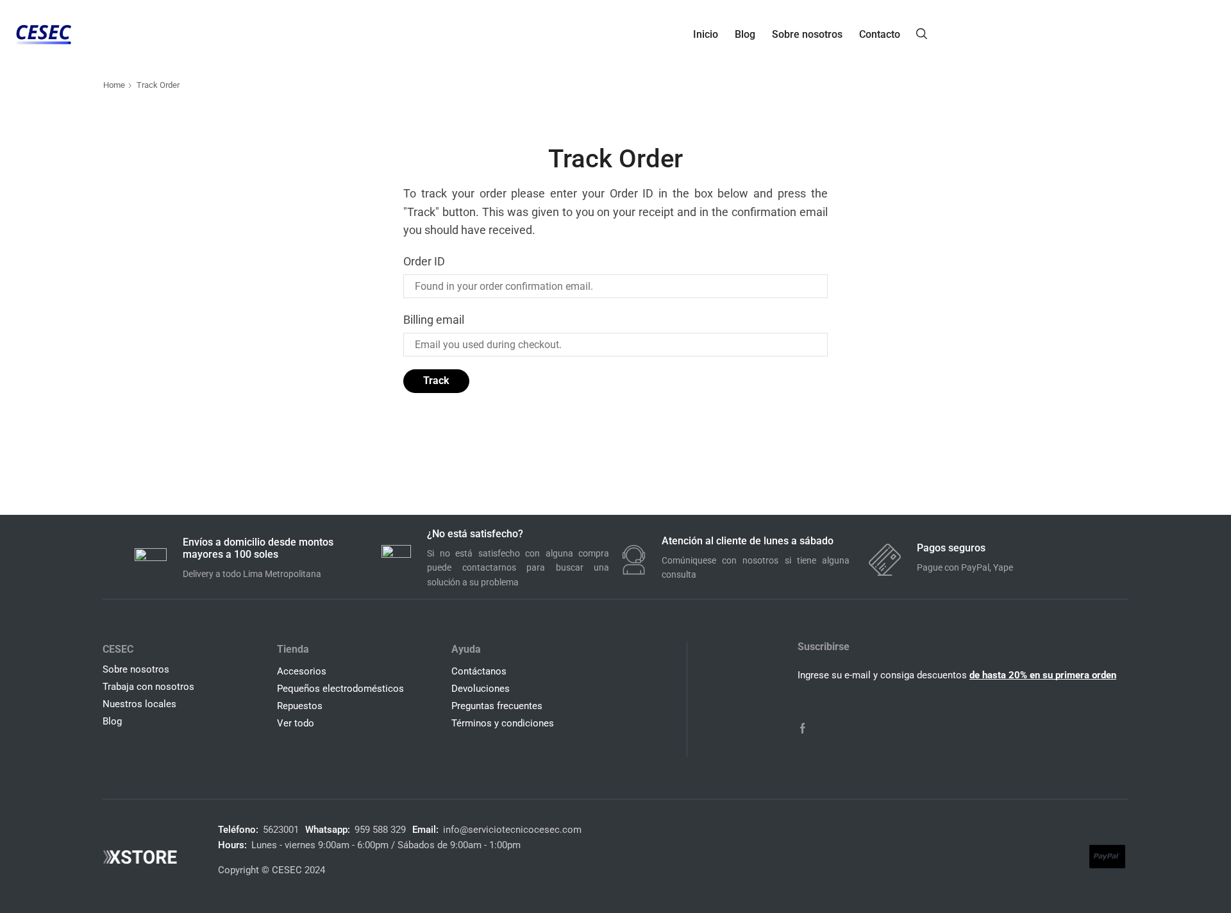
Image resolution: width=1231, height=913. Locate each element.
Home (114, 85)
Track (436, 380)
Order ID (424, 261)
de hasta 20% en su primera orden (1042, 675)
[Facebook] (803, 728)
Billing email (433, 319)
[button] (921, 32)
